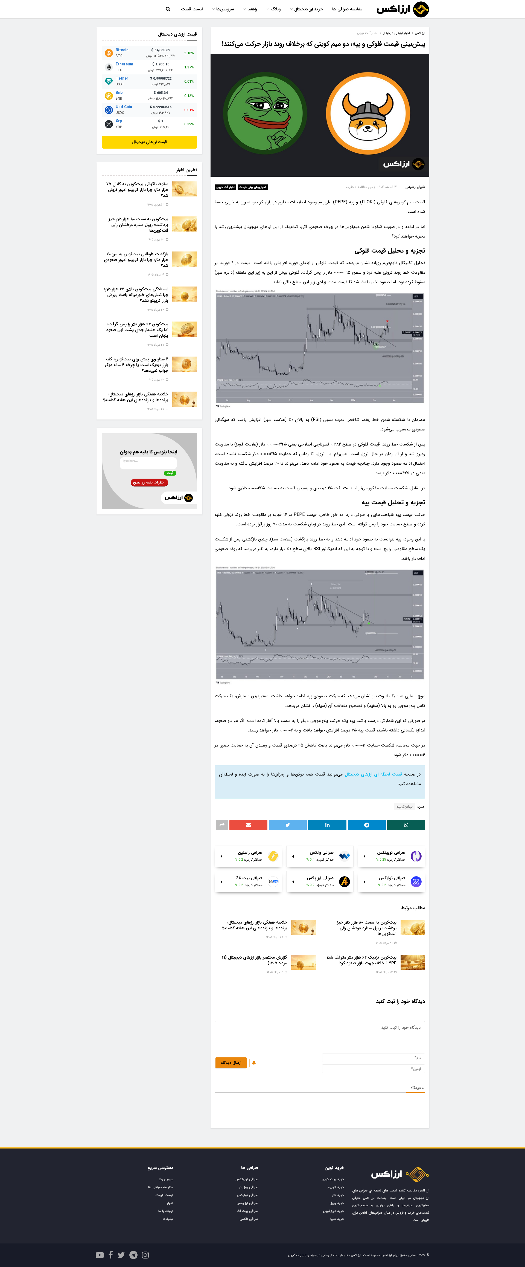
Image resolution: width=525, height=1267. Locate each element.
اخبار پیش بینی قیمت (252, 187)
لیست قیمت (192, 9)
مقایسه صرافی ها (347, 9)
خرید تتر (338, 1195)
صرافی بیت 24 (247, 1211)
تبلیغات (168, 1219)
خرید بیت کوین (333, 1179)
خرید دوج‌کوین (333, 1211)
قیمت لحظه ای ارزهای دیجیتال (373, 774)
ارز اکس (420, 33)
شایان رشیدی (415, 187)
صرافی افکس (249, 1219)
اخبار (170, 1203)
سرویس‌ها (225, 9)
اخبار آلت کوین (225, 187)
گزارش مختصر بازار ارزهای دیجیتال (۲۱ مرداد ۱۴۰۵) (254, 960)
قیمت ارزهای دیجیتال (149, 142)
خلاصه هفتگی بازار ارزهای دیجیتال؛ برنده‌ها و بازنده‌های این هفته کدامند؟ (254, 925)
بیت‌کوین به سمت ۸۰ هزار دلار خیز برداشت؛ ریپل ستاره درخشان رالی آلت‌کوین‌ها (366, 928)
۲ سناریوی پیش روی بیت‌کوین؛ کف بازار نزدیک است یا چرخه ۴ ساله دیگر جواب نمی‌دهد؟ (136, 365)
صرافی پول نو (248, 1187)
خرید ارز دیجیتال (308, 9)
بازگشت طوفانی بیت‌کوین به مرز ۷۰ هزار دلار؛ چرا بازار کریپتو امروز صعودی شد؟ (136, 260)
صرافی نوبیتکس (246, 1179)
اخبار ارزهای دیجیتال (396, 33)
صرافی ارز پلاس (247, 1203)
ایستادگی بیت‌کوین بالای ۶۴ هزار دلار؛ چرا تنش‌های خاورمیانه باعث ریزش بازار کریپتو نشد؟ (136, 295)
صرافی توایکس (247, 1195)
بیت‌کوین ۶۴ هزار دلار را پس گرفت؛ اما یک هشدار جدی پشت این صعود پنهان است (137, 330)
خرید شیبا (337, 1219)
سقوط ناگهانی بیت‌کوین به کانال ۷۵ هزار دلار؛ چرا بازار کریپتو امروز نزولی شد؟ (137, 190)
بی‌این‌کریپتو (404, 806)
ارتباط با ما (165, 1211)
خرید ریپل (336, 1203)
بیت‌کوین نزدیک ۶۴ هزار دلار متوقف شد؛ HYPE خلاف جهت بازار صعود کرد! (361, 960)
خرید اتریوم (336, 1187)
